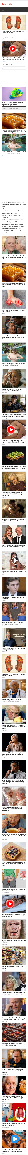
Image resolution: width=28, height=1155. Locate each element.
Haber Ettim (7, 4)
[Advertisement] (14, 185)
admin (5, 108)
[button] (14, 94)
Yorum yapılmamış (13, 108)
